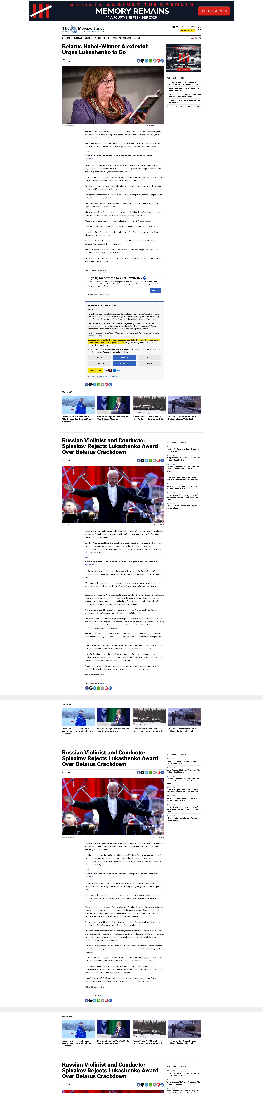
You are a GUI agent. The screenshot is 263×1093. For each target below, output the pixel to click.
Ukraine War (77, 38)
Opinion (106, 38)
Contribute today (187, 30)
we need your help (95, 336)
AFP (65, 60)
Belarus (103, 270)
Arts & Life (116, 38)
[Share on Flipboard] (158, 61)
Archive (137, 38)
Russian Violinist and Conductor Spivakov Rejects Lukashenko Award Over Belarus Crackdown (110, 446)
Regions (88, 38)
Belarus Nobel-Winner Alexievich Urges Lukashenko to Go (105, 49)
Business (97, 38)
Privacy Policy (105, 294)
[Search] (200, 38)
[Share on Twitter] (142, 61)
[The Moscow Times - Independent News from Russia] (83, 29)
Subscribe (156, 290)
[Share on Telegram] (146, 61)
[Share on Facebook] (139, 61)
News (68, 38)
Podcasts (127, 38)
